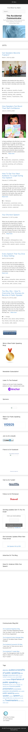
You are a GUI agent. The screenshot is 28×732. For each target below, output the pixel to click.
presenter (15, 691)
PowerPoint (12, 686)
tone (3, 246)
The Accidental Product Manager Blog (13, 637)
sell (3, 283)
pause (8, 686)
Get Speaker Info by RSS (14, 546)
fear (3, 320)
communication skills (13, 675)
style (22, 698)
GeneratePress (14, 729)
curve (3, 162)
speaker (12, 244)
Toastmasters (16, 96)
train (21, 96)
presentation (8, 689)
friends (7, 320)
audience (9, 90)
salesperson (21, 281)
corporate (10, 92)
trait (6, 166)
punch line (9, 205)
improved (14, 162)
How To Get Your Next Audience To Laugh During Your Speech (12, 176)
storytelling (15, 698)
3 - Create (6, 238)
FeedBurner (17, 527)
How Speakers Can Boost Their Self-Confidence (12, 107)
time (4, 700)
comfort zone (7, 318)
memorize (14, 684)
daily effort (9, 162)
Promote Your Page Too (14, 471)
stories (8, 698)
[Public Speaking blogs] (10, 362)
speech (4, 96)
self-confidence (18, 164)
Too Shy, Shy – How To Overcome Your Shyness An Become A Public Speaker (13, 293)
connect (5, 677)
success (15, 283)
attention (5, 670)
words (7, 702)
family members (20, 318)
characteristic (7, 160)
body (20, 240)
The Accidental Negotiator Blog (11, 629)
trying (19, 283)
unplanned (15, 207)
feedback (4, 679)
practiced (4, 164)
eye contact (19, 677)
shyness (7, 323)
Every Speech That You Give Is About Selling (13, 255)
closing (12, 242)
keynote (10, 684)
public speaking (8, 693)
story (11, 698)
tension (10, 207)
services (7, 283)
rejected (4, 281)
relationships (16, 205)
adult (5, 90)
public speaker (21, 691)
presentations (17, 689)
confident (21, 160)
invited (23, 242)
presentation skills (7, 691)
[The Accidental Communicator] (14, 455)
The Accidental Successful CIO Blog (12, 644)
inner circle (12, 320)
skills (14, 94)
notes (21, 684)
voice (4, 702)
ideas (17, 279)
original (4, 205)
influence (20, 162)
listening (10, 94)
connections (7, 203)
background (7, 240)
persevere (22, 279)
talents (15, 323)
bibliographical (15, 240)
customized (14, 203)
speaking (18, 94)
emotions (14, 677)
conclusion (20, 675)
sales (16, 281)
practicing (10, 164)
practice (17, 686)
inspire (19, 682)
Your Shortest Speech (11, 215)
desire (13, 318)
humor (19, 203)
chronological (5, 242)
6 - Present (7, 277)
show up (21, 320)
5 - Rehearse (7, 201)
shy (3, 323)
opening (4, 244)
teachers (9, 96)
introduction (17, 242)
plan (17, 320)
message (18, 684)
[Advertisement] (7, 594)
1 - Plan (6, 157)
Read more (11, 153)
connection (12, 279)
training (4, 98)
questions (16, 693)
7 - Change (7, 88)
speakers (11, 696)
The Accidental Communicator (14, 17)
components (15, 160)
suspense (4, 207)
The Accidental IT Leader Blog (11, 651)
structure (22, 244)
